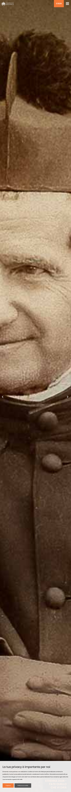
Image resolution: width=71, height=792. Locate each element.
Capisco (8, 785)
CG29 (59, 3)
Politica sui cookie (22, 785)
